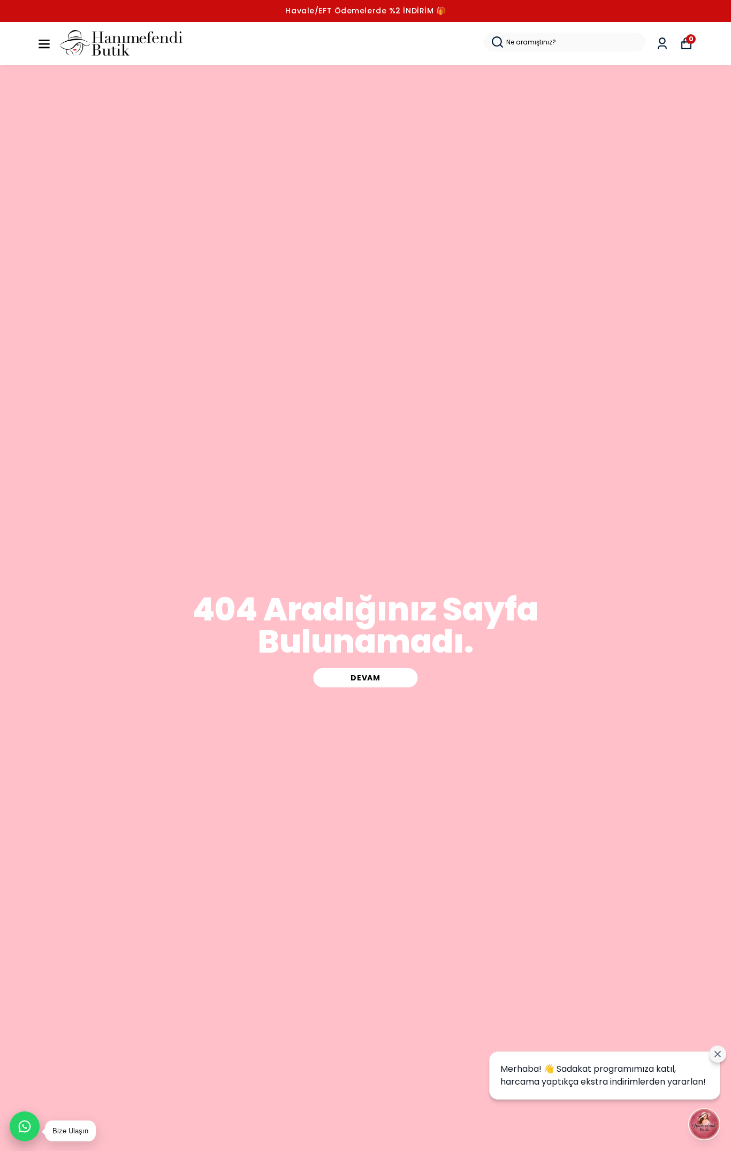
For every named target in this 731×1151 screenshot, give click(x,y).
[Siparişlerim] (662, 43)
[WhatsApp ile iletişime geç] (25, 1126)
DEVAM (365, 677)
